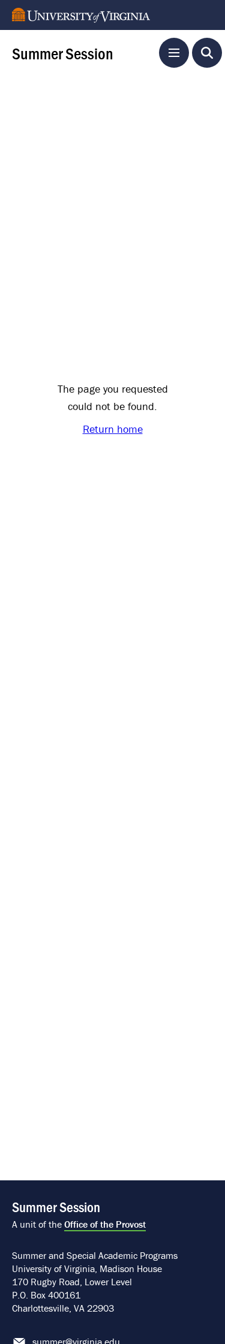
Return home (113, 429)
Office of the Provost (105, 1224)
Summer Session (62, 53)
